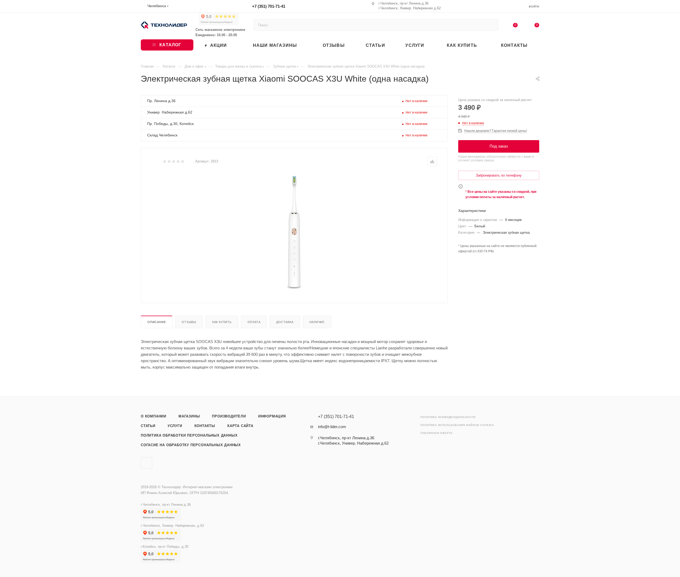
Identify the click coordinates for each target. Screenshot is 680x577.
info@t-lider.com (332, 426)
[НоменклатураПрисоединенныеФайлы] (294, 232)
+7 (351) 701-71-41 (268, 6)
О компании (153, 416)
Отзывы (189, 322)
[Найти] (491, 25)
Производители (229, 416)
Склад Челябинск (162, 135)
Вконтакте (146, 463)
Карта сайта (240, 426)
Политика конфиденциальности (447, 417)
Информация (272, 416)
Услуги (175, 426)
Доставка (284, 322)
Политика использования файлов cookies (457, 425)
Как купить (222, 322)
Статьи (148, 426)
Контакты (204, 426)
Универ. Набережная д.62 (169, 112)
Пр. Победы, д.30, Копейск (170, 124)
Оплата (254, 322)
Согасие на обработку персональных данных (191, 445)
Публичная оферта (436, 433)
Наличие (317, 322)
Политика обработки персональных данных (189, 435)
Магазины (189, 416)
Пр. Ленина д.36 (161, 101)
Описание (156, 322)
